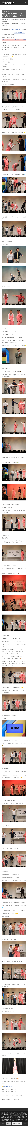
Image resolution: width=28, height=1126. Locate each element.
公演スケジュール (16, 29)
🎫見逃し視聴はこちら (7, 1086)
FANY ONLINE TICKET (19, 33)
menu (25, 3)
